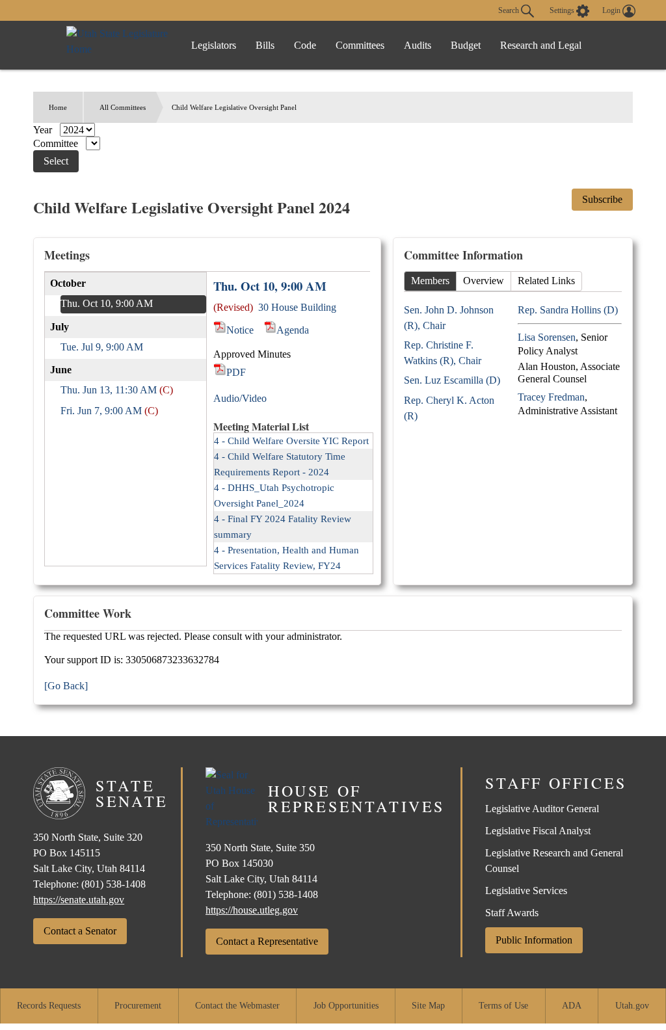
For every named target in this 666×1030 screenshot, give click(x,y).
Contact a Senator (80, 930)
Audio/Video (240, 398)
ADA (571, 1005)
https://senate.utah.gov (78, 899)
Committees (360, 45)
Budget (466, 45)
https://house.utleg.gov (252, 910)
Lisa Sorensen (547, 337)
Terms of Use (503, 1005)
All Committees (123, 107)
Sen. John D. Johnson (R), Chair (449, 317)
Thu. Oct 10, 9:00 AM (106, 303)
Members (430, 280)
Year (44, 129)
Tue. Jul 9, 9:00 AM (101, 346)
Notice (239, 330)
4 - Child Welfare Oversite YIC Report (291, 441)
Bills (265, 45)
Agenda (292, 330)
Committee (57, 143)
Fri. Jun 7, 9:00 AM (101, 410)
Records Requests (49, 1005)
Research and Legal (540, 45)
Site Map (428, 1005)
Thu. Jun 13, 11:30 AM (108, 389)
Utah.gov (632, 1005)
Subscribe (602, 199)
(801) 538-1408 (113, 884)
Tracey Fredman (551, 397)
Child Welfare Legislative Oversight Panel (234, 107)
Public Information (534, 939)
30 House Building (297, 307)
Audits (417, 45)
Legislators (213, 45)
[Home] (118, 45)
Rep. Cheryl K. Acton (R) (449, 408)
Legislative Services (526, 890)
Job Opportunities (346, 1005)
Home (58, 107)
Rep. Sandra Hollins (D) (568, 309)
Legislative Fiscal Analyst (538, 830)
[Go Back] (66, 685)
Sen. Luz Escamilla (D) (452, 380)
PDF (235, 372)
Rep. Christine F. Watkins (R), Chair (442, 352)
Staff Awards (512, 912)
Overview (483, 280)
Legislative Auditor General (542, 808)
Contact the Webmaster (237, 1005)
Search (509, 9)
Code (305, 45)
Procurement (137, 1005)
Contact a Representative (267, 941)
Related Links (546, 280)
